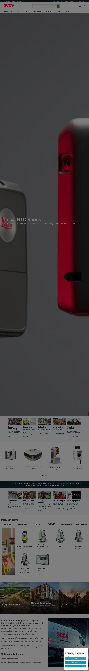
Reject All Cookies (76, 662)
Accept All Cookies (76, 658)
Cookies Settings (76, 665)
